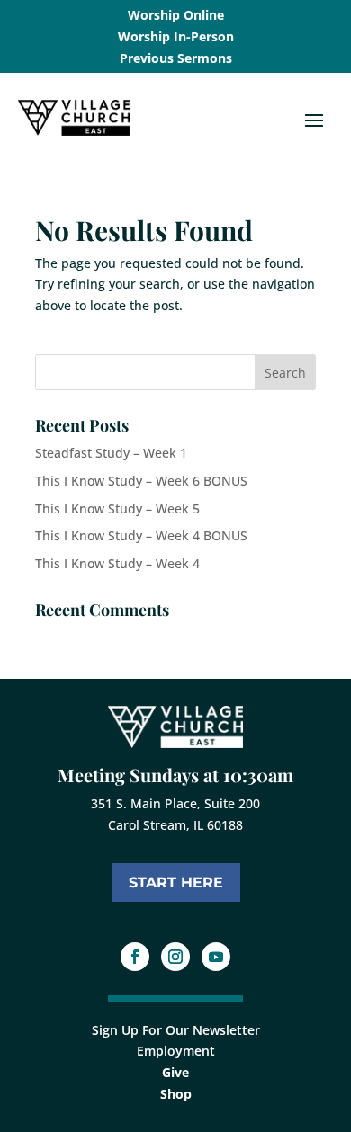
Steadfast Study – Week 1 (111, 452)
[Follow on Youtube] (216, 956)
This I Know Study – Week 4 (117, 563)
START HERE (176, 882)
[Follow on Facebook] (135, 956)
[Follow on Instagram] (175, 956)
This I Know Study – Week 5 (117, 508)
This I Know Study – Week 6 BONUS (141, 480)
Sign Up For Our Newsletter (176, 1029)
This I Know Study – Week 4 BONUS (141, 535)
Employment (176, 1050)
